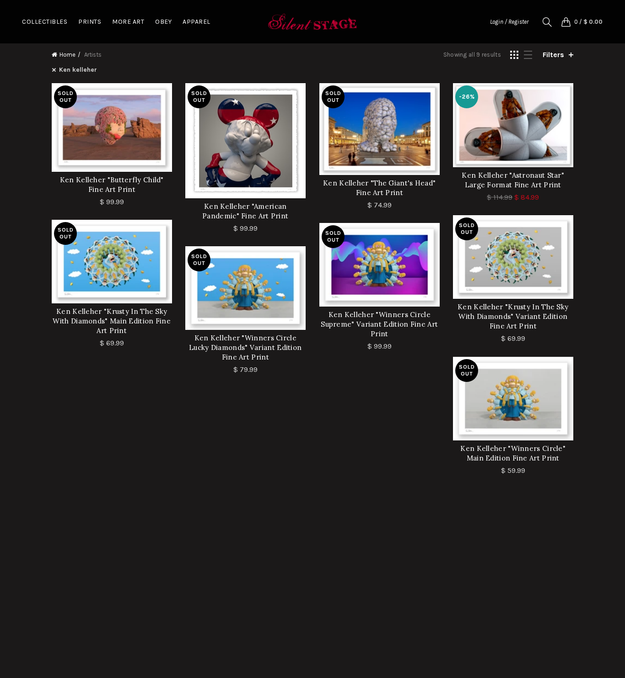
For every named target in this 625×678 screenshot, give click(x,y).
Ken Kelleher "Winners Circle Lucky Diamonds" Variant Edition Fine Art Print (245, 347)
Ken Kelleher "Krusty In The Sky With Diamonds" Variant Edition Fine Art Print (513, 316)
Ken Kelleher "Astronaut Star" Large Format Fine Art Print (513, 180)
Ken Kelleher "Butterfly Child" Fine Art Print (112, 184)
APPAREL (196, 22)
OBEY (163, 22)
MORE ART (128, 22)
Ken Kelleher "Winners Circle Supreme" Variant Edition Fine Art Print (379, 324)
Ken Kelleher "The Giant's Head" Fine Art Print (379, 188)
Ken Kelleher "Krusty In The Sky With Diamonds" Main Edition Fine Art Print (112, 321)
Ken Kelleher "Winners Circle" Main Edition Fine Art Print (513, 453)
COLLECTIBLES (44, 22)
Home (67, 54)
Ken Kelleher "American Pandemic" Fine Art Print (245, 211)
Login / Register (509, 21)
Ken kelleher (78, 70)
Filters (553, 54)
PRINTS (89, 22)
